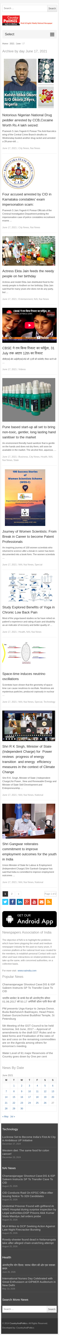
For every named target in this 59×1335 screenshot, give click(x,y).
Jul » (12, 1116)
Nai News (35, 148)
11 (37, 1091)
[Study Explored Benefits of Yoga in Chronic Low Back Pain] (29, 587)
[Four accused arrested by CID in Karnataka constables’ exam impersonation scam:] (29, 173)
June (18, 43)
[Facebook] (12, 902)
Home (5, 43)
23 (21, 1103)
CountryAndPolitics (18, 1323)
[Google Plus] (27, 902)
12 (45, 1091)
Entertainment (25, 299)
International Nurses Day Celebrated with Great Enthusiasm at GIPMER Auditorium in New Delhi (29, 1282)
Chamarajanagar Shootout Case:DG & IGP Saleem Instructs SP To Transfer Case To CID (28, 988)
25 (37, 1103)
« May (5, 1116)
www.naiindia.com (27, 970)
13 (53, 1091)
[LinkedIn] (20, 902)
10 (29, 1091)
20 (53, 1097)
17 (29, 1097)
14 (6, 1097)
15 (14, 1097)
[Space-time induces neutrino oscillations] (29, 654)
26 (45, 1103)
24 (29, 1103)
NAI (36, 299)
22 (14, 1103)
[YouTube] (34, 902)
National (39, 795)
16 (21, 1097)
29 (14, 1108)
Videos (22, 369)
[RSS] (49, 902)
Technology (49, 702)
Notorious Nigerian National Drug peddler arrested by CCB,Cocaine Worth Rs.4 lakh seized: (27, 120)
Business (23, 457)
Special (38, 564)
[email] (42, 902)
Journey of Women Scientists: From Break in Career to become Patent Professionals (29, 536)
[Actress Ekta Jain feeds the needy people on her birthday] (29, 251)
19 (45, 1097)
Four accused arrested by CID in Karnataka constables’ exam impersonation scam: (26, 199)
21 (6, 1103)
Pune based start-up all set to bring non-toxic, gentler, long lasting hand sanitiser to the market (29, 432)
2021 (12, 43)
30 (21, 1108)
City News (23, 148)
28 (6, 1108)
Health (44, 457)
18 (37, 1097)
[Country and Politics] (29, 20)
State (16, 460)
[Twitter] (5, 902)
